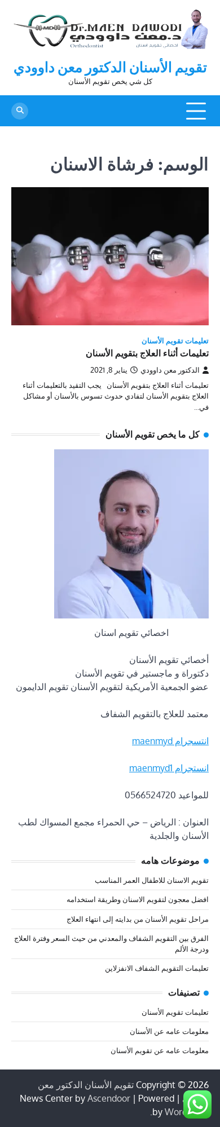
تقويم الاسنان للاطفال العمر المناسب (152, 880)
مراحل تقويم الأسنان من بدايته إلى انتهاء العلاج (138, 918)
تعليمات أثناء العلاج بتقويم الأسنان (147, 353)
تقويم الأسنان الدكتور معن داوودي (110, 67)
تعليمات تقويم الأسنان (175, 341)
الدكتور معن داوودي (170, 369)
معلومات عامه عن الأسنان (169, 1031)
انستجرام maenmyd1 (169, 768)
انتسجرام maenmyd (170, 740)
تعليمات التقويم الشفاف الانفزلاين (157, 968)
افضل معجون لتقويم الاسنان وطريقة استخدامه (138, 899)
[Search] (19, 111)
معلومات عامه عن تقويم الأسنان (160, 1050)
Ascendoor (108, 1098)
